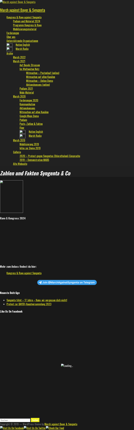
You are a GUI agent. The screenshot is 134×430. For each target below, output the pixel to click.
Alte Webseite (20, 164)
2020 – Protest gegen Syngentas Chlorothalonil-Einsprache (50, 156)
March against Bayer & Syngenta (22, 10)
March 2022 (19, 57)
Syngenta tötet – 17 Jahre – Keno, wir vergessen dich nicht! (37, 300)
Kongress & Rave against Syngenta (24, 17)
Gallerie (17, 152)
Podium (23, 120)
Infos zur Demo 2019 (30, 148)
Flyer (22, 128)
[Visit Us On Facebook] (12, 428)
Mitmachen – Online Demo (39, 81)
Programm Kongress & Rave (27, 25)
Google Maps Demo (29, 116)
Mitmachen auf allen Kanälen (40, 77)
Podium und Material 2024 (26, 21)
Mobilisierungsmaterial (24, 29)
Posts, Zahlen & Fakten (31, 124)
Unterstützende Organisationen (22, 41)
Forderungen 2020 (29, 100)
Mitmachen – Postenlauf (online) (42, 73)
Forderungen (13, 33)
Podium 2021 (26, 89)
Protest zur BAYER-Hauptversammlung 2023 (29, 304)
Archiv (10, 53)
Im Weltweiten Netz (29, 69)
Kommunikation (27, 104)
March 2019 (19, 140)
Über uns (11, 37)
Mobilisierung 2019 (29, 144)
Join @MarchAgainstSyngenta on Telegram (68, 282)
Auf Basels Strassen (30, 65)
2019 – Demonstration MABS (34, 160)
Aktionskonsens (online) (38, 85)
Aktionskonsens (27, 108)
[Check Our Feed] (55, 428)
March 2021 (19, 61)
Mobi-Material (27, 92)
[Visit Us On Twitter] (35, 428)
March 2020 (19, 96)
